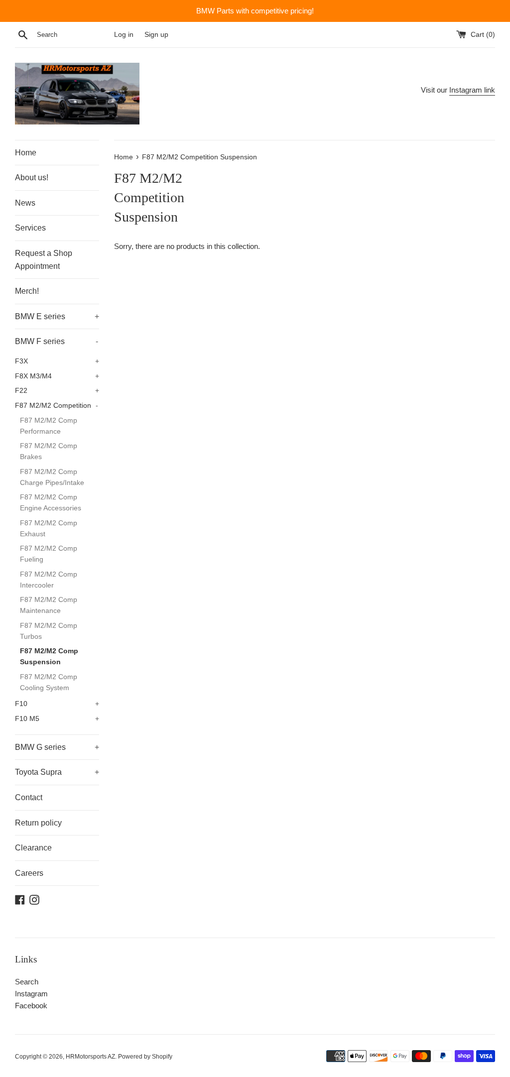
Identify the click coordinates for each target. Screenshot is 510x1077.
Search (26, 981)
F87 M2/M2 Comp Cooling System (48, 682)
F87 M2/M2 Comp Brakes (48, 451)
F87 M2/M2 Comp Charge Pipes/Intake (52, 477)
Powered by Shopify (145, 1056)
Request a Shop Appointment (43, 259)
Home (25, 152)
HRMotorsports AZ (90, 1056)
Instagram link (472, 90)
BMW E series (57, 316)
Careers (29, 873)
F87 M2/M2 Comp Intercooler (48, 580)
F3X (57, 361)
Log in (123, 34)
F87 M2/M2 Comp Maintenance (48, 605)
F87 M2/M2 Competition (56, 405)
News (25, 203)
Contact (28, 797)
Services (30, 228)
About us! (31, 177)
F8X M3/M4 (57, 376)
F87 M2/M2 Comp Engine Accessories (50, 502)
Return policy (38, 823)
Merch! (27, 291)
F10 (57, 704)
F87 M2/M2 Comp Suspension (49, 656)
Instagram (31, 993)
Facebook (31, 1005)
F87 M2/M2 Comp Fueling (48, 554)
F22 (57, 390)
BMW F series (56, 341)
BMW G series (57, 747)
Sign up (156, 34)
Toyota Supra (57, 772)
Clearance (33, 847)
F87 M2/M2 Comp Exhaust (48, 528)
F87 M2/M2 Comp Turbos (48, 631)
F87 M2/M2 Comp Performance (48, 426)
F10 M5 (57, 718)
